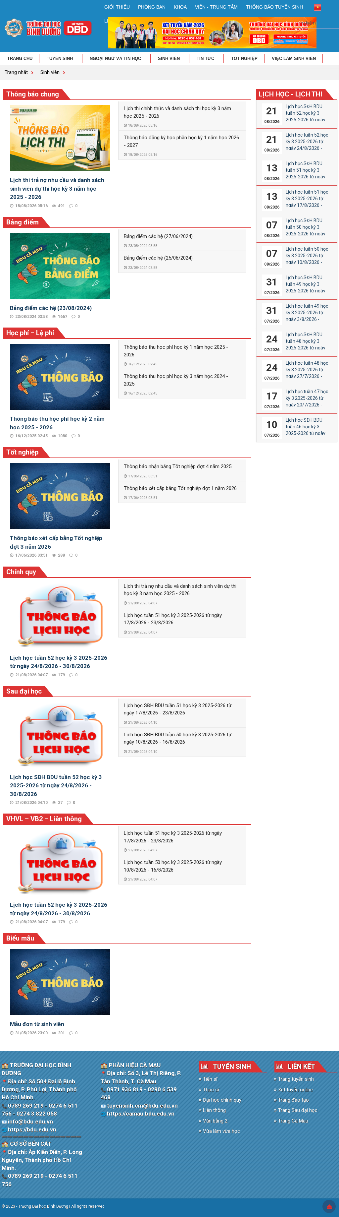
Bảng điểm (22, 222)
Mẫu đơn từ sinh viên (37, 1024)
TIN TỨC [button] (206, 58)
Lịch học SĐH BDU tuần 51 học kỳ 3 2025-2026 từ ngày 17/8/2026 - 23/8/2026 (177, 709)
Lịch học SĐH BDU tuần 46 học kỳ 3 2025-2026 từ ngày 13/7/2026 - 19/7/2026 (305, 433)
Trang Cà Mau (292, 1121)
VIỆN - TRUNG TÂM (216, 7)
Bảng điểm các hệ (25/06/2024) (158, 258)
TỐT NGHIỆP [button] (244, 58)
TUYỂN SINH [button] (60, 58)
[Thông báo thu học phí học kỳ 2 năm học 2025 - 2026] (60, 376)
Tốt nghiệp (22, 452)
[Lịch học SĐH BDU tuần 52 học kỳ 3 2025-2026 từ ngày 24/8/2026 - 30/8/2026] (60, 734)
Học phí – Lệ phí (30, 333)
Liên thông (214, 1110)
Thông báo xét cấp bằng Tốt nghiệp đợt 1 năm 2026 (180, 488)
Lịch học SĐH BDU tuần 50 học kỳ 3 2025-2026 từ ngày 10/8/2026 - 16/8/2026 (177, 738)
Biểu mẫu (20, 938)
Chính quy (21, 572)
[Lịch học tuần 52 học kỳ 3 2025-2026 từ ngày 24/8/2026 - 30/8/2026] (60, 615)
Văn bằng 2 (214, 1121)
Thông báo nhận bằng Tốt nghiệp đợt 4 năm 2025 (177, 466)
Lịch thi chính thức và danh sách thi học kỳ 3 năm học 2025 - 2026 (177, 112)
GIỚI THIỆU (117, 7)
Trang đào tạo (293, 1100)
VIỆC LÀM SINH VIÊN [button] (294, 58)
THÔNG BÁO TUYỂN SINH (274, 7)
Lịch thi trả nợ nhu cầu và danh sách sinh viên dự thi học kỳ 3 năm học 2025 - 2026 (57, 188)
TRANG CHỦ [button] (19, 58)
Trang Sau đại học (297, 1110)
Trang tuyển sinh (295, 1079)
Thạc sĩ (210, 1090)
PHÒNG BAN (152, 7)
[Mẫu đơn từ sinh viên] (60, 982)
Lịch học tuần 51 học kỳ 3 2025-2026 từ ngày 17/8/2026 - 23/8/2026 (173, 619)
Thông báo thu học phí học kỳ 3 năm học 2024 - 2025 (176, 380)
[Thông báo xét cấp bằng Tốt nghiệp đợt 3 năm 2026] (60, 496)
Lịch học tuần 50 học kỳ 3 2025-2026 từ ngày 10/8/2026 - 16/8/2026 (173, 866)
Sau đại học (24, 691)
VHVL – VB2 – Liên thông (44, 819)
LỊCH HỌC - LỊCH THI (290, 94)
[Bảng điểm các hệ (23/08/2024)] (60, 265)
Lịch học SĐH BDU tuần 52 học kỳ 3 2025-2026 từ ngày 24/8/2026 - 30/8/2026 (56, 785)
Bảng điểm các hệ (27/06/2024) (158, 236)
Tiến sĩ (210, 1079)
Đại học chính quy (221, 1100)
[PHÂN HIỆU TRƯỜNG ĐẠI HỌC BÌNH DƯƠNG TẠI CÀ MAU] (48, 27)
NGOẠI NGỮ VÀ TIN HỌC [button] (116, 58)
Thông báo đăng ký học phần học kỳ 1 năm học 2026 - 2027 (181, 141)
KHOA (180, 7)
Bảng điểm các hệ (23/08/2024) (51, 308)
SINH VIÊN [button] (169, 58)
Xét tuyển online (295, 1090)
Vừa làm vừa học (221, 1131)
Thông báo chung (32, 94)
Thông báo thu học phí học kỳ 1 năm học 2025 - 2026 (176, 351)
